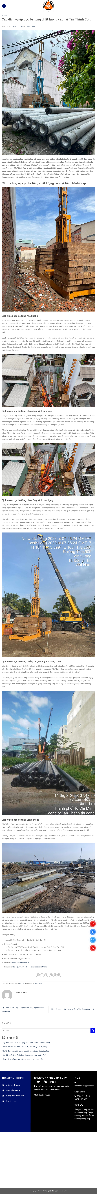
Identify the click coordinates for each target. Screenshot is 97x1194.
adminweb (31, 26)
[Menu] (4, 6)
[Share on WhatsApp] (38, 975)
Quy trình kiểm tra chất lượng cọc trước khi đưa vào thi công (26, 1042)
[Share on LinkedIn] (59, 975)
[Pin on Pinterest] (55, 975)
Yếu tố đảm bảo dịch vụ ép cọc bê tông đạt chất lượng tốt (25, 1051)
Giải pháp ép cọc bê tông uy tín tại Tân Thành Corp (71, 1009)
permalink (38, 983)
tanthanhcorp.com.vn (20, 962)
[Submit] (92, 1030)
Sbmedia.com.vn (61, 1191)
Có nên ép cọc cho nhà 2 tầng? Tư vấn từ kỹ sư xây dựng (24, 1046)
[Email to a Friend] (51, 975)
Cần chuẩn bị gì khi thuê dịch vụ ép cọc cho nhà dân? (23, 1059)
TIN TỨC (4, 16)
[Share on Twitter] (46, 975)
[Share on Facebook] (42, 975)
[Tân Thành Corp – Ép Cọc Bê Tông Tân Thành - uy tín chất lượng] (48, 6)
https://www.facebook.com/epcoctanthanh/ (29, 967)
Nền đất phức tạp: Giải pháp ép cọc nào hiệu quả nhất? (24, 1055)
